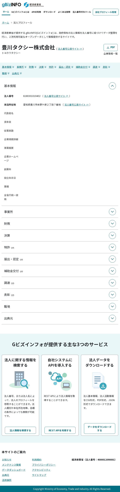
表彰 (105, 67)
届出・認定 (65, 67)
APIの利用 (36, 11)
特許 (51, 67)
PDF (112, 47)
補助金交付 (82, 67)
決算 (41, 67)
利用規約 (36, 459)
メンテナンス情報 (11, 464)
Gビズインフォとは (20, 11)
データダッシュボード (13, 470)
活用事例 (6, 480)
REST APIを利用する (60, 430)
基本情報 (6, 67)
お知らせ (6, 459)
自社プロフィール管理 (105, 12)
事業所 (20, 67)
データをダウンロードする (100, 428)
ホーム (6, 11)
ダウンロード (49, 11)
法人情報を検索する (20, 430)
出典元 (15, 73)
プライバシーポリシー (43, 464)
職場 (4, 73)
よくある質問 (64, 11)
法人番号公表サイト (69, 48)
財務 (31, 67)
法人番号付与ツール (82, 11)
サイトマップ (39, 475)
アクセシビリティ (41, 470)
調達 (95, 67)
